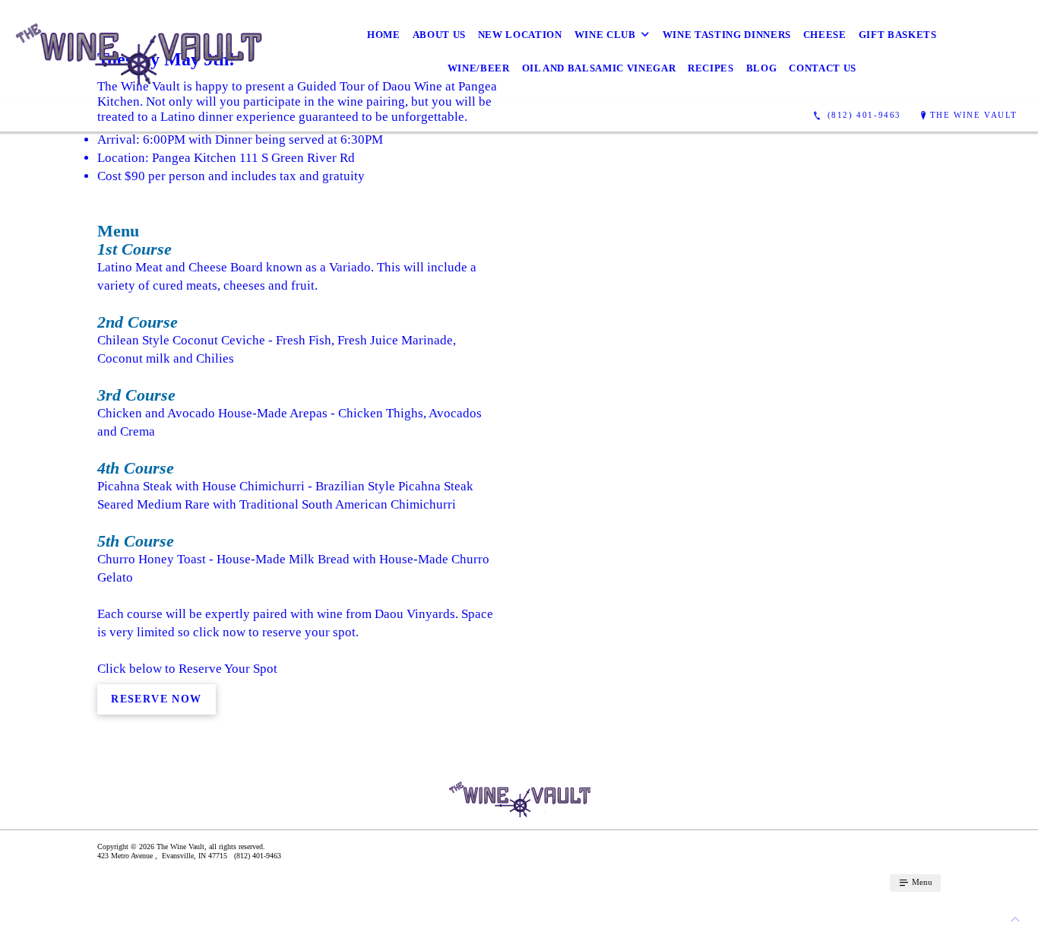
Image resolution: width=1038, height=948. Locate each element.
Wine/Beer (479, 68)
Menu (921, 881)
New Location (520, 34)
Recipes (711, 68)
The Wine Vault (973, 114)
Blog (761, 68)
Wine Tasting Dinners (727, 34)
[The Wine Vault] (139, 51)
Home (383, 34)
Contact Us (822, 68)
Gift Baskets (898, 34)
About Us (439, 34)
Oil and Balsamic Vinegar (599, 68)
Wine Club (605, 34)
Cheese (825, 34)
